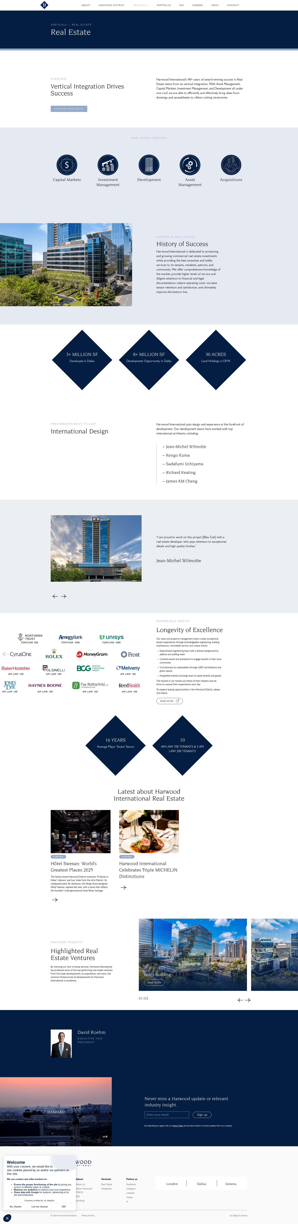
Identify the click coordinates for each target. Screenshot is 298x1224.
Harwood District (112, 5)
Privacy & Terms (88, 1216)
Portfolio (164, 5)
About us (80, 1184)
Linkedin (130, 1193)
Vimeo (129, 1197)
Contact (233, 5)
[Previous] (55, 596)
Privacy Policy (177, 1126)
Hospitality (106, 1188)
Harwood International (67, 1216)
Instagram (131, 1188)
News (215, 5)
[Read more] (55, 900)
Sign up (202, 1115)
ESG (181, 5)
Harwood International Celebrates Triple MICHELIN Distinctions (148, 870)
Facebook (131, 1184)
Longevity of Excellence (189, 630)
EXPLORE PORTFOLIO (69, 109)
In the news (58, 856)
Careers (197, 5)
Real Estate (106, 1184)
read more (154, 982)
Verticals (139, 5)
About (86, 5)
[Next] (63, 596)
